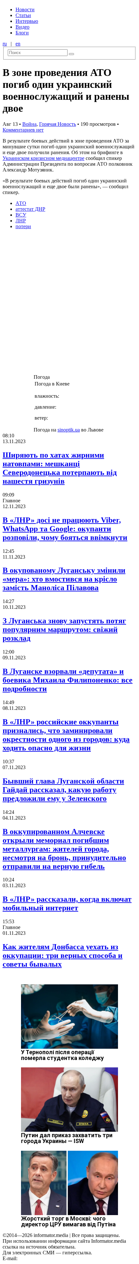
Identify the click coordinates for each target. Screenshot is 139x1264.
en (18, 43)
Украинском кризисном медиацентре (43, 158)
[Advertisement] (69, 304)
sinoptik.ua (69, 429)
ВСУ (21, 215)
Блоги (22, 32)
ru (5, 43)
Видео (22, 27)
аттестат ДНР (30, 209)
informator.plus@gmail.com (47, 1258)
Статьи (23, 15)
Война (29, 124)
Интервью (27, 21)
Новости (25, 9)
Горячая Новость (57, 124)
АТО (21, 203)
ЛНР (21, 220)
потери (23, 226)
